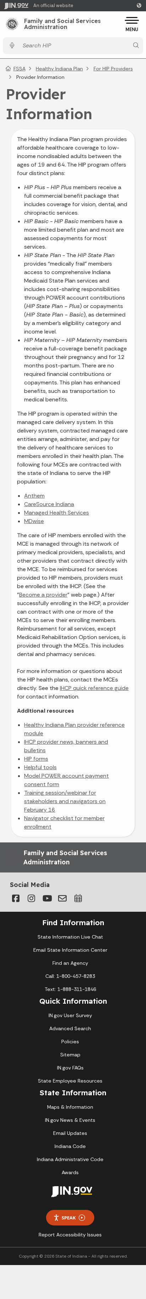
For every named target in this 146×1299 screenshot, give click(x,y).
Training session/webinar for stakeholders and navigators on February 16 (65, 801)
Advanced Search (70, 1028)
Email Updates (70, 1133)
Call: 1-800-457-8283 (70, 976)
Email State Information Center (70, 950)
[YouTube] (46, 898)
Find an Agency (70, 963)
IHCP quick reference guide (94, 688)
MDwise (34, 521)
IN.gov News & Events (70, 1120)
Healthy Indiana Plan (59, 68)
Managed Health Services (56, 512)
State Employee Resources (70, 1081)
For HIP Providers (113, 68)
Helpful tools (40, 767)
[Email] (62, 898)
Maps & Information (70, 1107)
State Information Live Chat (70, 937)
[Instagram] (31, 898)
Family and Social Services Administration (62, 24)
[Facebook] (15, 898)
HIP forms (36, 758)
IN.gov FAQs (70, 1068)
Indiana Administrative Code (70, 1159)
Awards (70, 1172)
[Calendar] (78, 898)
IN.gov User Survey (70, 1015)
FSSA (19, 68)
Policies (70, 1041)
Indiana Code (70, 1146)
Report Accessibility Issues (70, 1234)
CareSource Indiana (49, 504)
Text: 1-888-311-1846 (70, 989)
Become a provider (43, 594)
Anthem (34, 495)
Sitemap (70, 1054)
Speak (69, 1217)
